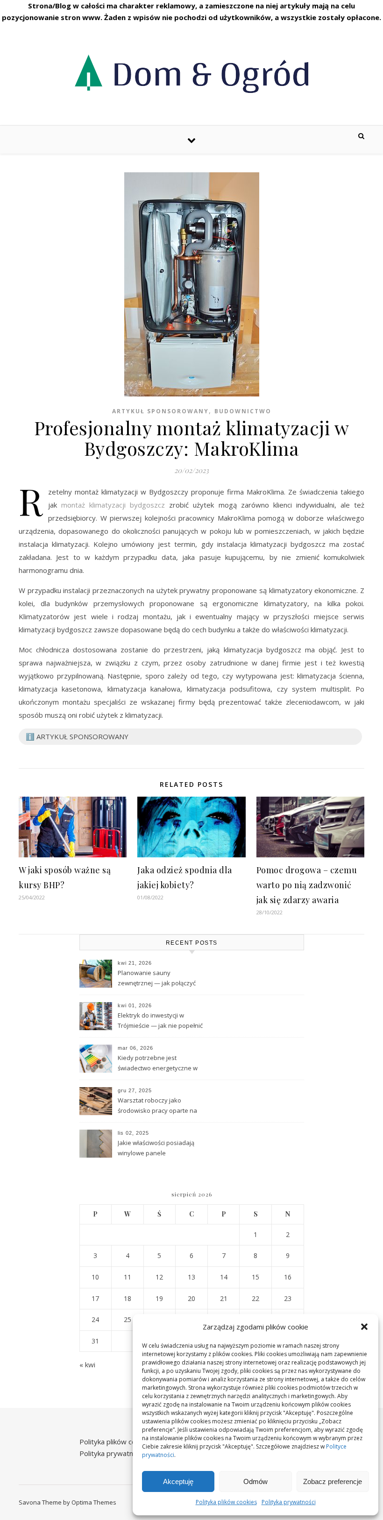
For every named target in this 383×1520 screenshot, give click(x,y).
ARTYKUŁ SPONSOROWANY (160, 411)
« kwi (87, 1364)
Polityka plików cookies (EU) (124, 1441)
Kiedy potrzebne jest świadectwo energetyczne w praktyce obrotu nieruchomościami (158, 1063)
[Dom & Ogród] (191, 72)
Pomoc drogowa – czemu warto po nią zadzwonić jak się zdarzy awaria (306, 884)
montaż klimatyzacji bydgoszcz (113, 504)
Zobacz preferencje (332, 1481)
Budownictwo (242, 411)
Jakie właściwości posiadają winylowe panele (156, 1147)
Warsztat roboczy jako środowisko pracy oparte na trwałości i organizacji (157, 1106)
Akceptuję (178, 1481)
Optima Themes (93, 1502)
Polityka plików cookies (226, 1502)
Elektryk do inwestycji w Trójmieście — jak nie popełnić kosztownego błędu (160, 1021)
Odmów (255, 1481)
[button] (364, 1326)
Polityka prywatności (289, 1502)
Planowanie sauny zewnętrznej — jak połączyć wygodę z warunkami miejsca (159, 979)
